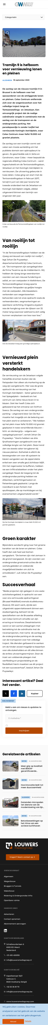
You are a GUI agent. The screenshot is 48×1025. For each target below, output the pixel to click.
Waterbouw (9, 891)
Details (28, 1021)
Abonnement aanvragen (15, 924)
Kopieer (34, 693)
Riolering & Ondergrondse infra (18, 896)
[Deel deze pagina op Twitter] (5, 693)
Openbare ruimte (12, 900)
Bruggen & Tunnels (12, 886)
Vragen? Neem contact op (21, 857)
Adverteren (9, 914)
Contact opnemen (12, 919)
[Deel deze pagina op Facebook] (14, 693)
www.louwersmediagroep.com (20, 1001)
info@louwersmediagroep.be (19, 992)
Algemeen (7, 80)
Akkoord (13, 1022)
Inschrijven (24, 730)
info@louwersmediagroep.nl (19, 960)
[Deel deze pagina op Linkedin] (22, 693)
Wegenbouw (10, 881)
